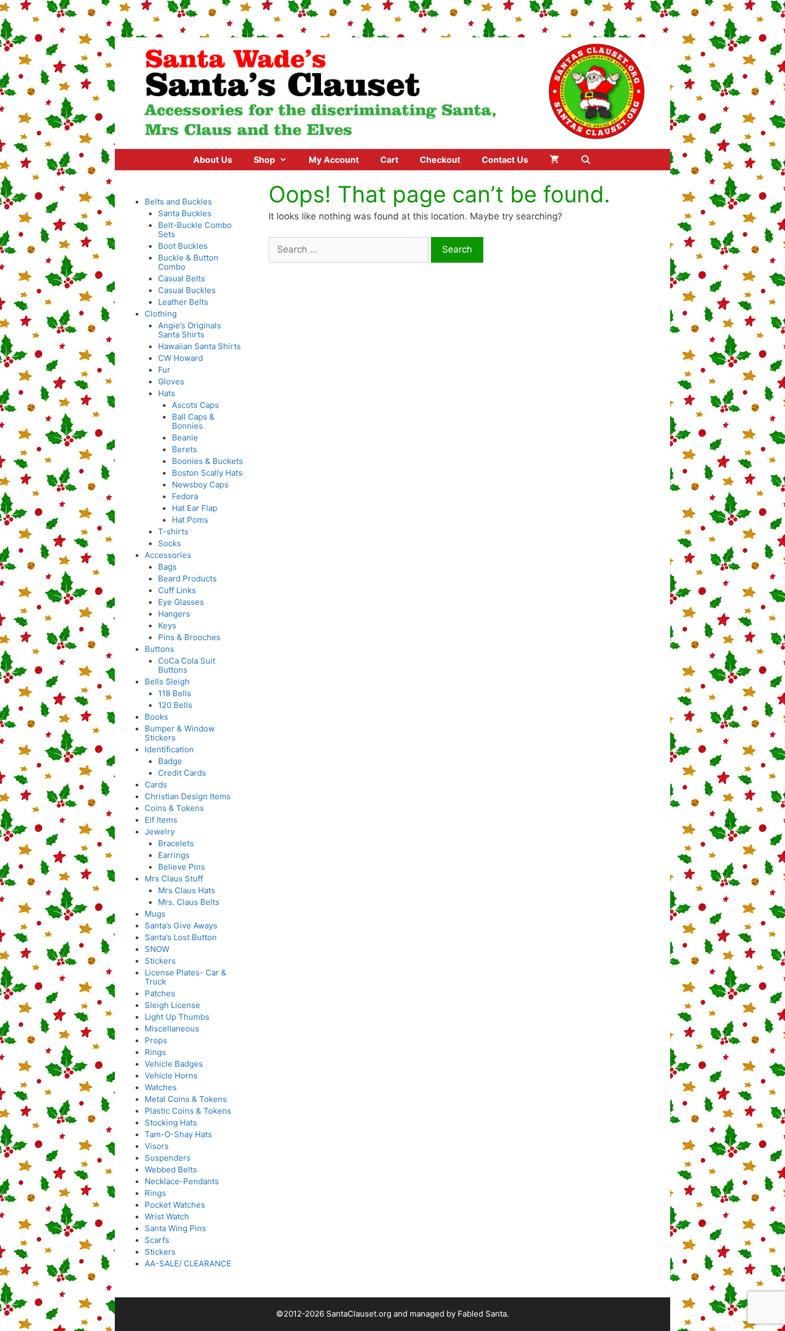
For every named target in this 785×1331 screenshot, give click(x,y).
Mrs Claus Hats (186, 890)
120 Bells (175, 705)
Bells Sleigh (167, 681)
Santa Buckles (184, 213)
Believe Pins (181, 867)
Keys (167, 625)
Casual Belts (181, 278)
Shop (264, 159)
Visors (157, 1146)
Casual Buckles (187, 290)
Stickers (160, 961)
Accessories (168, 555)
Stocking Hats (171, 1122)
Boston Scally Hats (207, 473)
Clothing (161, 314)
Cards (156, 784)
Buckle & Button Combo (188, 262)
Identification (169, 749)
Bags (167, 567)
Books (156, 717)
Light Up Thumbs (177, 1017)
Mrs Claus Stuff (174, 878)
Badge (170, 761)
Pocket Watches (175, 1205)
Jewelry (160, 831)
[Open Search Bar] (586, 159)
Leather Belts (183, 302)
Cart (389, 159)
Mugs (155, 914)
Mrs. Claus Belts (188, 902)
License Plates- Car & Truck (185, 977)
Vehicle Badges (174, 1064)
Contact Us (505, 159)
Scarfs (157, 1240)
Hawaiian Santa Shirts (199, 346)
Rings (155, 1052)
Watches (161, 1087)
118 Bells (174, 693)
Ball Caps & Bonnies (193, 421)
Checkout (440, 159)
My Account (334, 159)
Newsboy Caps (200, 484)
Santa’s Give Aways (181, 925)
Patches (160, 993)
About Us (212, 159)
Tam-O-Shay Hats (178, 1134)
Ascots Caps (195, 405)
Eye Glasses (181, 602)
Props (156, 1040)
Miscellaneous (172, 1028)
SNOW (157, 949)
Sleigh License (172, 1005)
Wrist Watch (167, 1216)
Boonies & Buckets (207, 461)
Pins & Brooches (189, 637)
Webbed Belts (171, 1169)
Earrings (174, 855)
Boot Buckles (183, 246)
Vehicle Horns (171, 1075)
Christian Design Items (188, 796)
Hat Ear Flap (194, 508)
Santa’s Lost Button (181, 937)
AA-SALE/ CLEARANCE (188, 1263)
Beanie (185, 437)
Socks (169, 543)
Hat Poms (190, 520)
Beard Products (187, 578)
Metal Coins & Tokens (186, 1099)
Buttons (159, 649)
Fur (164, 370)
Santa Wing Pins (175, 1228)
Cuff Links (177, 590)
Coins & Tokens (174, 808)
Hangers (174, 614)
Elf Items (161, 820)
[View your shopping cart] (554, 159)
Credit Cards (182, 773)
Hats (166, 393)
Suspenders (168, 1158)
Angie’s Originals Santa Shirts (189, 330)
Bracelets (176, 843)
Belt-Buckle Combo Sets (195, 229)
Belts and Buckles (178, 201)
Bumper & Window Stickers (180, 733)
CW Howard (180, 358)
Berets (184, 449)
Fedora (185, 496)
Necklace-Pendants (182, 1181)
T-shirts (173, 531)
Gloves (171, 381)
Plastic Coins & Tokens (188, 1111)
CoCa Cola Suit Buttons (186, 665)
